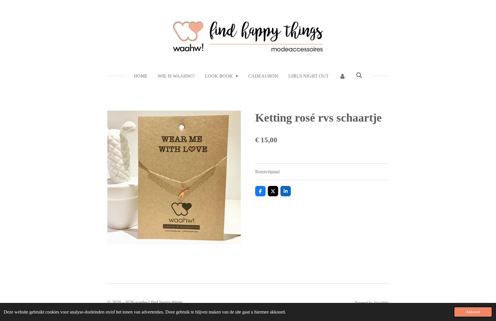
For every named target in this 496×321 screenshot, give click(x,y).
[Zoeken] (359, 75)
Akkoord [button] (473, 312)
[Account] (342, 76)
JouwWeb (381, 302)
